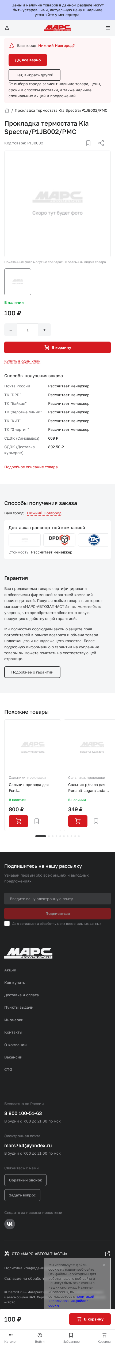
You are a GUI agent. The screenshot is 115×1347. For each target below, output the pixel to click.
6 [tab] (64, 836)
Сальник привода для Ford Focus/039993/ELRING (29, 788)
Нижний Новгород (44, 513)
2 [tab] (49, 836)
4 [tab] (56, 836)
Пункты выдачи (18, 1007)
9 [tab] (75, 836)
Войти (39, 1341)
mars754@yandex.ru (28, 1145)
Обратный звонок (25, 1180)
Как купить (14, 982)
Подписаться (57, 913)
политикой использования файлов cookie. (71, 1301)
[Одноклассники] (90, 149)
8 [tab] (71, 836)
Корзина (104, 1341)
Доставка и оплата (21, 995)
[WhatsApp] (99, 149)
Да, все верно (28, 60)
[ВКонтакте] (82, 149)
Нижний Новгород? (56, 45)
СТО (8, 1069)
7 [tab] (67, 836)
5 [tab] (60, 836)
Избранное (71, 1341)
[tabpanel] (32, 775)
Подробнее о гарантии (32, 672)
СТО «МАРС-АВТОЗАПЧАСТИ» (39, 1253)
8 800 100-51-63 (23, 1113)
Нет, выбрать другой (34, 75)
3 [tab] (52, 836)
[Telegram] (73, 149)
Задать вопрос (22, 1195)
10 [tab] (79, 836)
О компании (15, 1044)
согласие (27, 924)
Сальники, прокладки (27, 777)
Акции (10, 970)
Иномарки (14, 1019)
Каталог (10, 1341)
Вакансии (13, 1057)
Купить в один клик (22, 361)
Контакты (13, 1032)
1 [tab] (40, 836)
